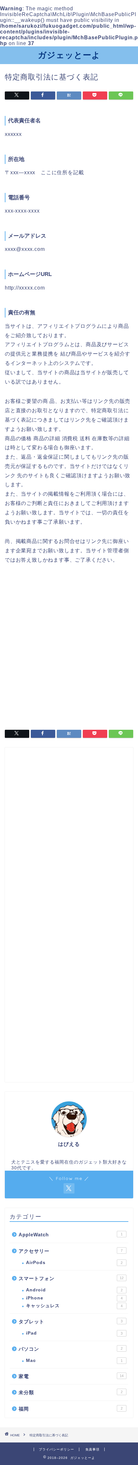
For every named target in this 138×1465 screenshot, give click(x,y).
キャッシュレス (74, 1305)
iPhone (74, 1298)
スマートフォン (71, 1278)
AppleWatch (71, 1234)
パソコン (71, 1349)
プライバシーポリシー (56, 1449)
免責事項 (92, 1449)
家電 (71, 1376)
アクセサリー (71, 1251)
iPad (74, 1333)
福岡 (71, 1409)
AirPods (74, 1262)
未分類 (71, 1392)
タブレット (71, 1321)
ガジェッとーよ (69, 55)
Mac (74, 1360)
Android (74, 1290)
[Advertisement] (69, 644)
